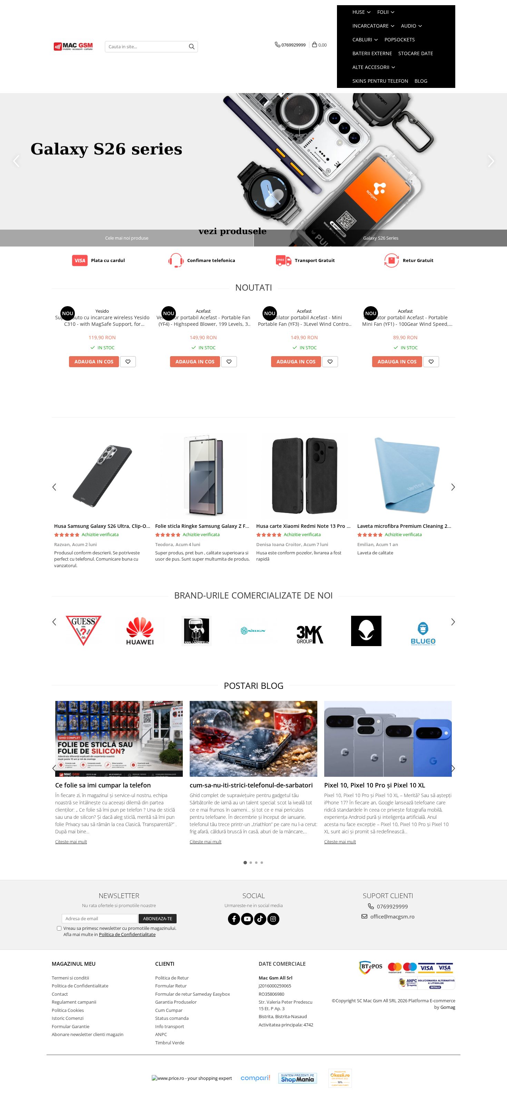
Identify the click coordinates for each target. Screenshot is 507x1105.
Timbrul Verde (169, 1042)
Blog (421, 81)
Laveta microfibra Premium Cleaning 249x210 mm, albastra (426, 526)
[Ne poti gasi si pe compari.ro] (255, 1078)
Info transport (169, 1026)
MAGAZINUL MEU (74, 963)
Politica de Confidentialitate (127, 934)
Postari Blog (254, 685)
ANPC (161, 1034)
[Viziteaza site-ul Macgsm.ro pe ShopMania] (297, 1078)
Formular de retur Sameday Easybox (192, 994)
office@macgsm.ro (392, 916)
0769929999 (392, 906)
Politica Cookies (68, 1010)
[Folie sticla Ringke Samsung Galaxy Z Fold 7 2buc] (203, 476)
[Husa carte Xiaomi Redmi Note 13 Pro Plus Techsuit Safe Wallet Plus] (304, 476)
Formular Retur (171, 986)
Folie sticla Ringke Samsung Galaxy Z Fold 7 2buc (212, 526)
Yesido (102, 311)
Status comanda (172, 1018)
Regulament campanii (74, 1002)
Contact (60, 994)
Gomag (447, 1007)
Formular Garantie (70, 1026)
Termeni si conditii (70, 978)
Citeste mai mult (71, 841)
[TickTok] (260, 919)
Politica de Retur (172, 978)
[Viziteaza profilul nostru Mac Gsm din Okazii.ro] (340, 1078)
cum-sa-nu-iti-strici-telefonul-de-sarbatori (251, 785)
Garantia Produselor (176, 1002)
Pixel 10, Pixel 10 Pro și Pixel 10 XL (374, 785)
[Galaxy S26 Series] (253, 170)
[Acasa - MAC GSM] (73, 46)
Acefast (203, 311)
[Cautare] (192, 46)
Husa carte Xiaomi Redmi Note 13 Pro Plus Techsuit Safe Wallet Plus (336, 526)
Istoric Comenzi (67, 1018)
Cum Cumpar (168, 1010)
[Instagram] (273, 919)
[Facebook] (234, 919)
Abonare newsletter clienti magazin (87, 1034)
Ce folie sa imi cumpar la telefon (103, 785)
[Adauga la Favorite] (128, 361)
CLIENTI (165, 963)
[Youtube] (247, 919)
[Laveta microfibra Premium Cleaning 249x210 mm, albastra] (405, 476)
